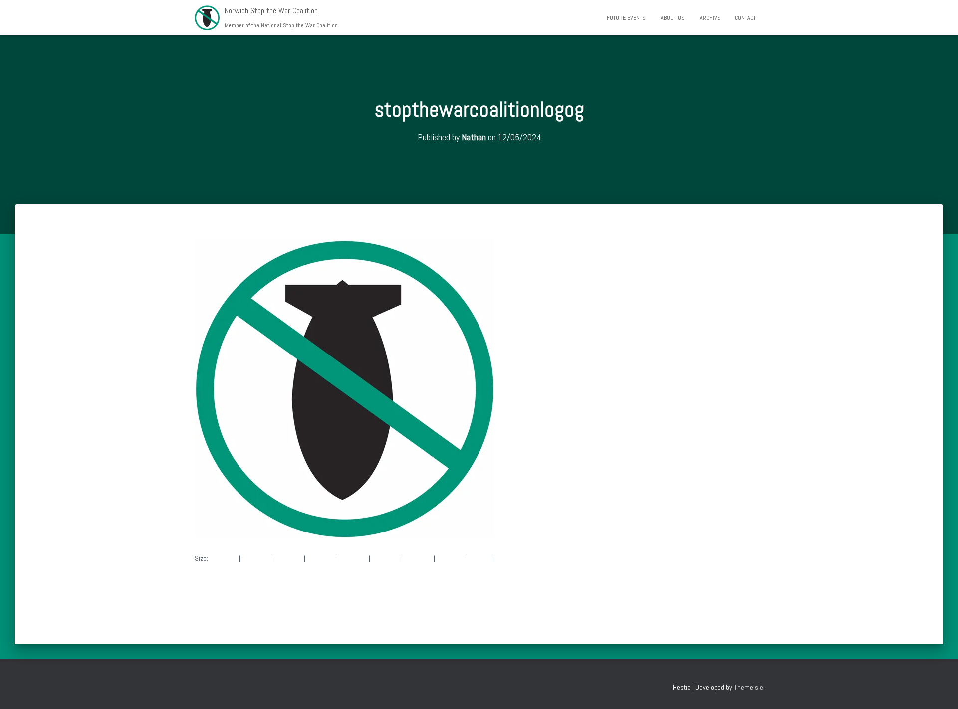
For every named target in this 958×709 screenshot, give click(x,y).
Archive (710, 18)
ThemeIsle (748, 687)
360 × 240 (418, 558)
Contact (745, 18)
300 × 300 (256, 558)
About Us (673, 18)
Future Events (626, 18)
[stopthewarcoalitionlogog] (344, 387)
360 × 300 (451, 558)
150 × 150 (224, 558)
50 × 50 (479, 558)
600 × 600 (288, 558)
